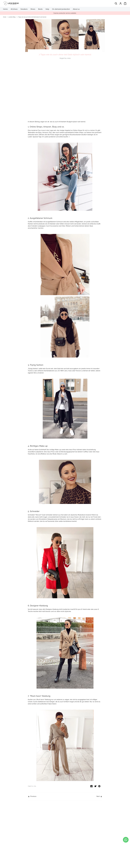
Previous (33, 796)
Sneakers (24, 9)
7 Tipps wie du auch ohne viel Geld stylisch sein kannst (32, 17)
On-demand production (61, 9)
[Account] (120, 3)
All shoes (14, 9)
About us (76, 9)
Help (47, 9)
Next (98, 796)
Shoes (33, 9)
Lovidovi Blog (11, 17)
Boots (40, 9)
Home (5, 9)
